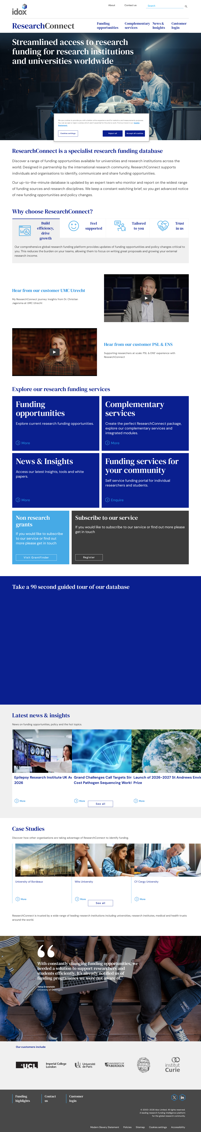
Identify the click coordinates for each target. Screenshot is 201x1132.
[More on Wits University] (79, 900)
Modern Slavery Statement (104, 1127)
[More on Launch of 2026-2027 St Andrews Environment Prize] (138, 802)
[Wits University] (117, 860)
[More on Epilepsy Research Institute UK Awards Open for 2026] (19, 802)
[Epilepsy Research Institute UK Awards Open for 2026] (55, 751)
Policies (127, 1127)
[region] (101, 127)
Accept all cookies (135, 133)
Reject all (112, 133)
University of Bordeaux (29, 881)
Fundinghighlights (22, 1098)
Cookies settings (158, 1127)
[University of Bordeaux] (57, 860)
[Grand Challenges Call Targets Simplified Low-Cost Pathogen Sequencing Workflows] (115, 751)
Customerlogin (76, 1098)
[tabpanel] (100, 252)
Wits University (84, 881)
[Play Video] (146, 298)
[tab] (36, 230)
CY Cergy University (146, 881)
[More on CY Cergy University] (139, 900)
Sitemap (140, 1127)
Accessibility (178, 1127)
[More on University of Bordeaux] (20, 900)
